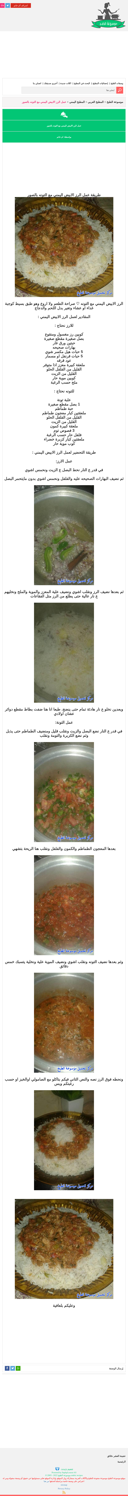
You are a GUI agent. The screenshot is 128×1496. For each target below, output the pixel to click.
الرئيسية (122, 1461)
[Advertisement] (64, 55)
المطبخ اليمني (77, 101)
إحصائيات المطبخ (100, 83)
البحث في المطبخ (82, 83)
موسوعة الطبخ (115, 101)
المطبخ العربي (96, 101)
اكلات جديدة (65, 83)
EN (2, 5)
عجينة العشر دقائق (116, 1456)
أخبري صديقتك (50, 83)
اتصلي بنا (37, 83)
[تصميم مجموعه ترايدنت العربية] (64, 1469)
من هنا (46, 1481)
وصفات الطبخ (117, 83)
